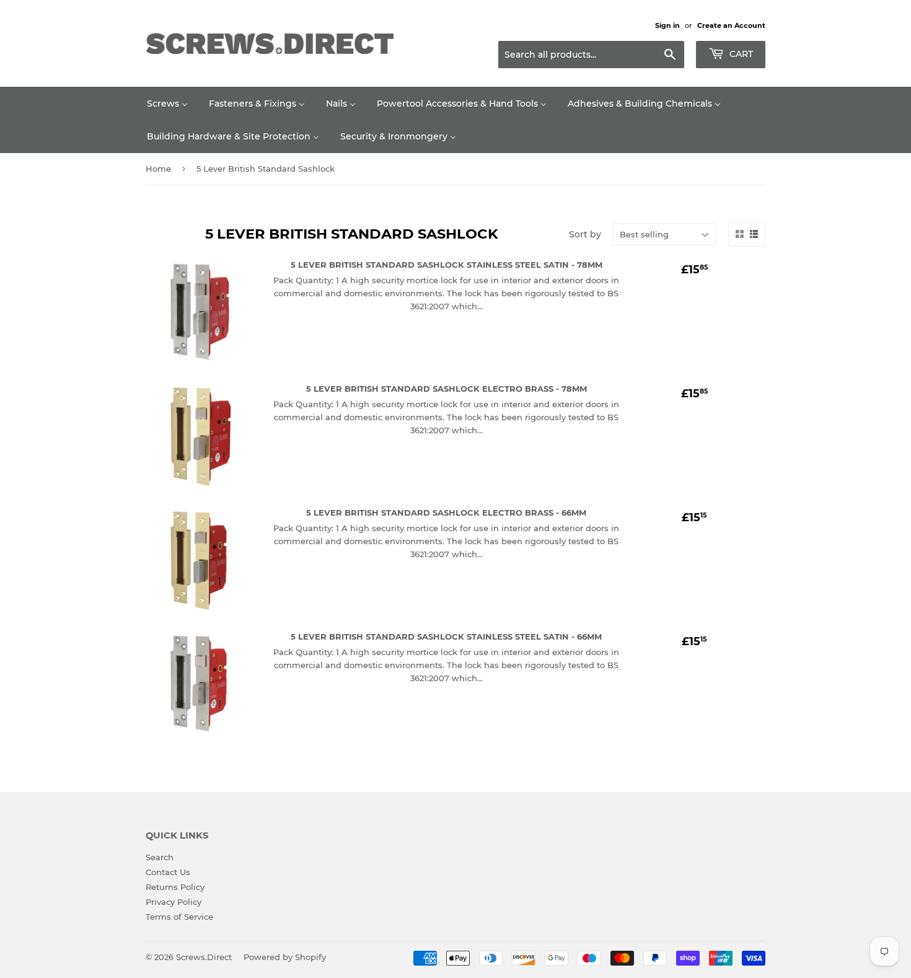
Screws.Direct (204, 957)
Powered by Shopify (285, 957)
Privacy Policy (173, 902)
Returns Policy (175, 887)
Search (160, 857)
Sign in (667, 25)
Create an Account (731, 25)
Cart (740, 53)
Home (158, 169)
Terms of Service (179, 917)
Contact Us (168, 872)
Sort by (585, 234)
